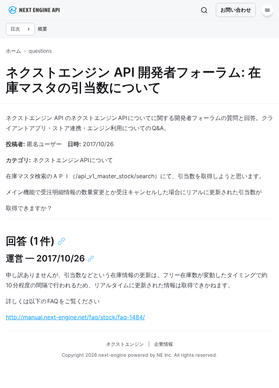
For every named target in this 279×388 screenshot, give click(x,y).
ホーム (13, 51)
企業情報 (163, 344)
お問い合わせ (236, 10)
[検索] (204, 10)
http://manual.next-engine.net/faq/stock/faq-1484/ (75, 317)
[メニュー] (267, 10)
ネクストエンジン (125, 344)
